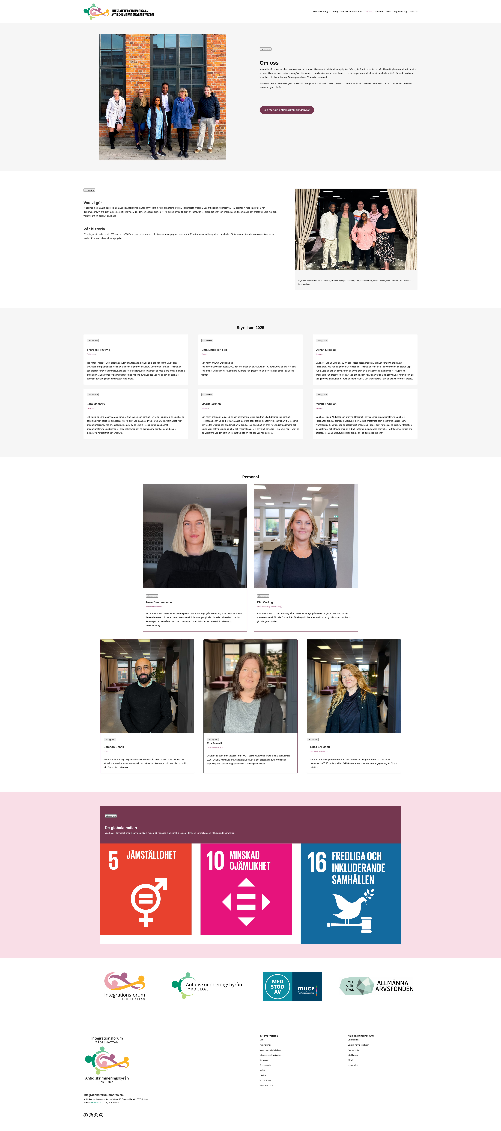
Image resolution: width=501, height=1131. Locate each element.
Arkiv (388, 11)
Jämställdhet (265, 1045)
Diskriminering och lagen (358, 1045)
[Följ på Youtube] (101, 1115)
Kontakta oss (265, 1080)
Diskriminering (320, 11)
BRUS (350, 1060)
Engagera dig (400, 11)
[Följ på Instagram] (91, 1115)
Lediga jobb (352, 1065)
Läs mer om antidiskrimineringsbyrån (287, 110)
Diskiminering (353, 1040)
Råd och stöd (353, 1050)
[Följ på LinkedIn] (96, 1115)
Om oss (368, 11)
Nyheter (379, 11)
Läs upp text (265, 49)
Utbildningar (353, 1055)
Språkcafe (264, 1060)
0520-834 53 (96, 1102)
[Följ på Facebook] (86, 1115)
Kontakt (414, 11)
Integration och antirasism (346, 11)
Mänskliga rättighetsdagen (271, 1050)
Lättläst (263, 1075)
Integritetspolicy (266, 1085)
